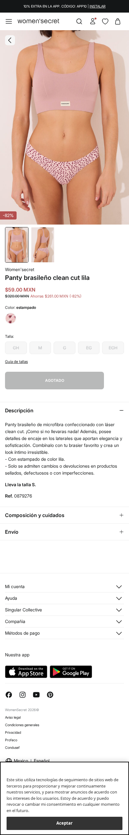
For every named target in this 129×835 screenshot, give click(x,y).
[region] (64, 798)
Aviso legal (13, 717)
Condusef (12, 747)
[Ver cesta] (117, 21)
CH (16, 347)
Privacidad (13, 732)
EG (89, 347)
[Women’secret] (38, 21)
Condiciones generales (22, 725)
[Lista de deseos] (105, 21)
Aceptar (64, 823)
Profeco (11, 740)
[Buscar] (79, 21)
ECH (113, 347)
